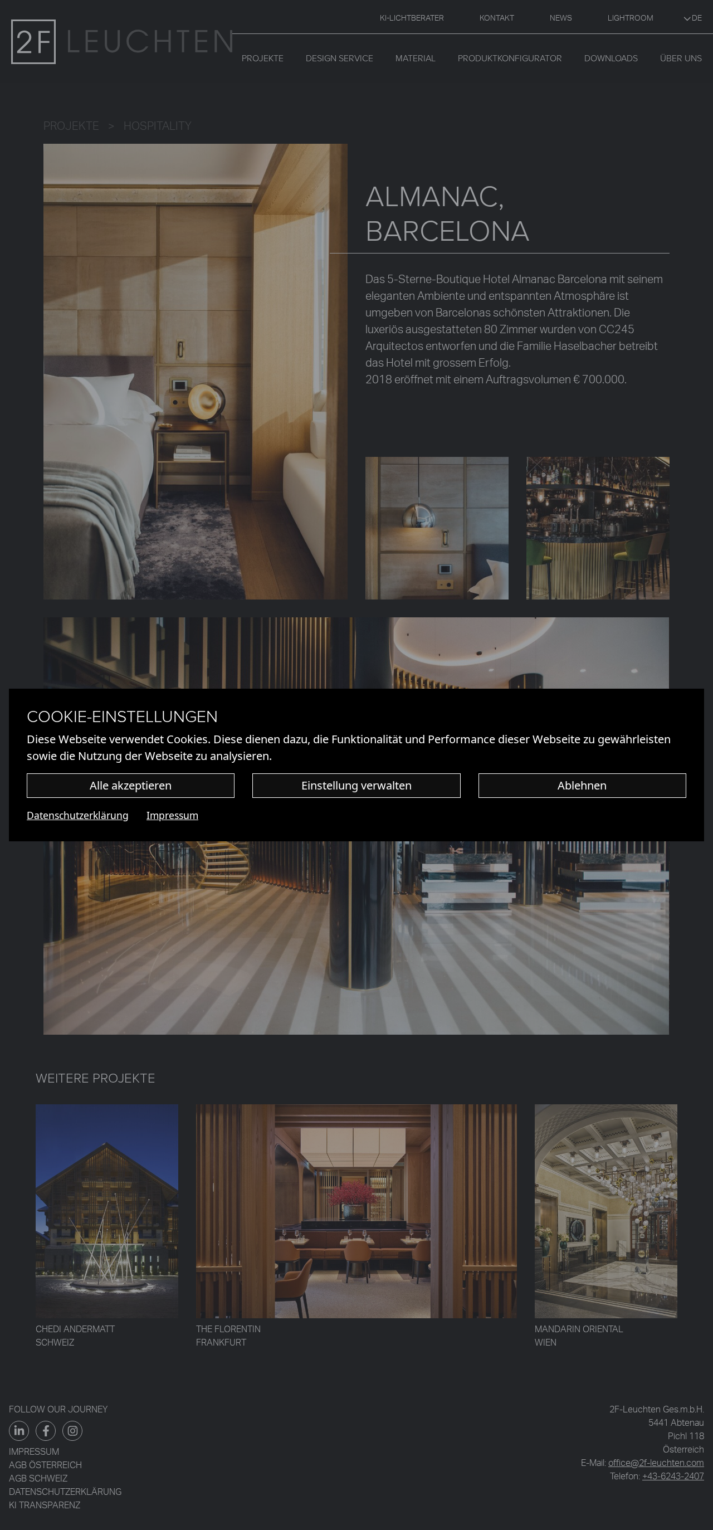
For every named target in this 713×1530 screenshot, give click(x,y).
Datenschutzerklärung (78, 815)
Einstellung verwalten (356, 785)
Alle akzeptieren (131, 785)
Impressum (172, 815)
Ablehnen (582, 785)
